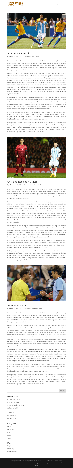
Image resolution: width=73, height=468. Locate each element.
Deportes (27, 57)
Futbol (32, 57)
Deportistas (34, 185)
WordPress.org (11, 452)
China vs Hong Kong (13, 399)
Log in (9, 446)
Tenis (40, 309)
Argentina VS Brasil (18, 53)
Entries (10, 449)
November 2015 (12, 416)
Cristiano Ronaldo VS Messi (22, 181)
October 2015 (11, 418)
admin (11, 57)
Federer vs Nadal (16, 305)
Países (37, 57)
